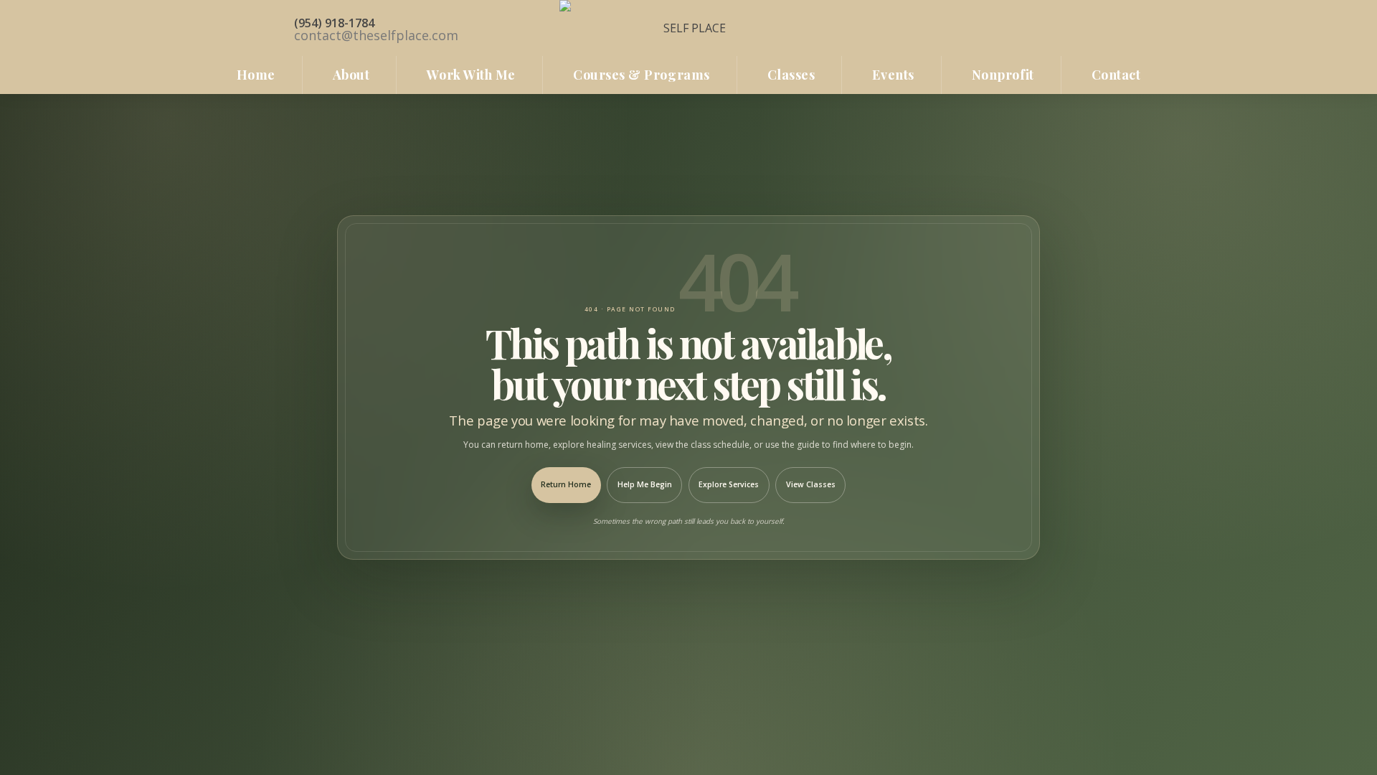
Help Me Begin (644, 484)
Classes (791, 74)
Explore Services (729, 484)
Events (893, 74)
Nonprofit (1003, 74)
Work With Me (471, 74)
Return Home (566, 484)
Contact (1116, 74)
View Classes (811, 484)
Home (256, 74)
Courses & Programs (641, 74)
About (351, 74)
